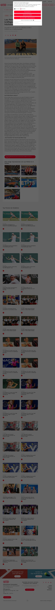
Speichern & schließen (27, 14)
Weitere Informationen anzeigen (27, 20)
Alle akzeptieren (27, 11)
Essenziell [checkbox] (17, 8)
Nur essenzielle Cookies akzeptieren (27, 17)
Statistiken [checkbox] (23, 8)
